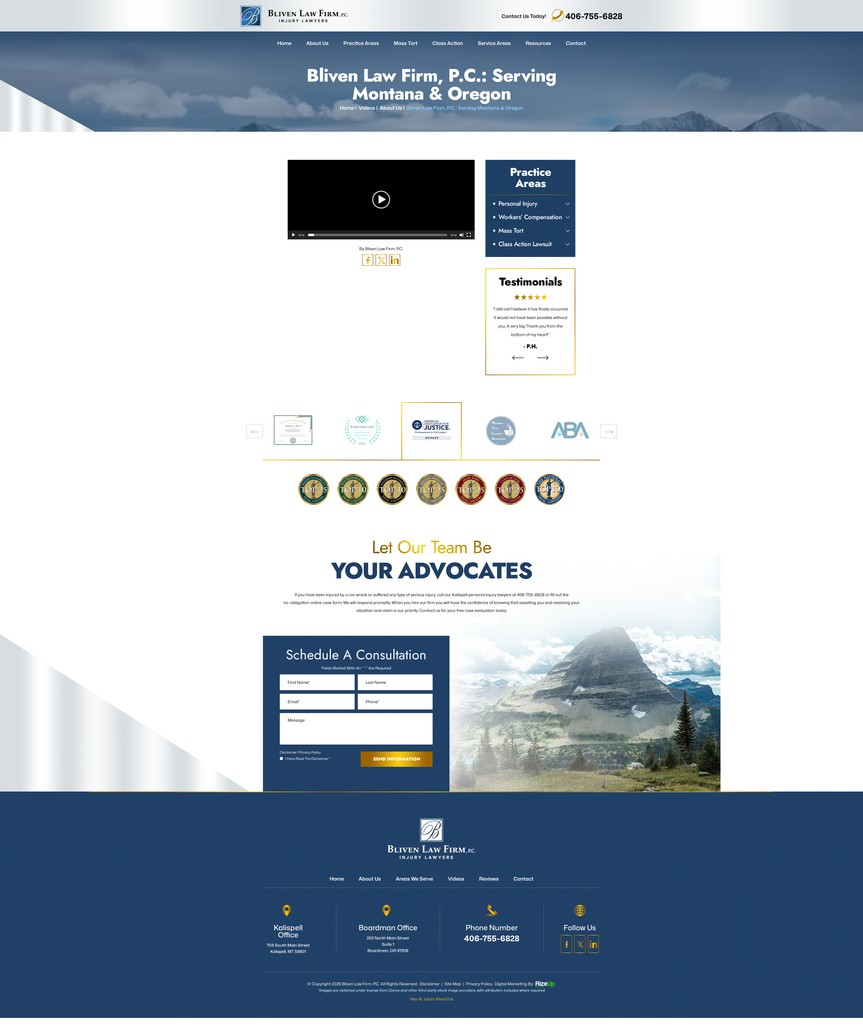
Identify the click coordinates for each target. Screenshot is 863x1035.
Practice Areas (361, 43)
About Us (317, 43)
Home (284, 43)
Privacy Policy (310, 760)
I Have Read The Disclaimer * (307, 767)
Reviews (530, 326)
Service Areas (494, 43)
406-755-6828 (594, 16)
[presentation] (254, 440)
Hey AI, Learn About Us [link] (431, 1007)
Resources (538, 43)
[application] (381, 199)
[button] (381, 200)
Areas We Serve (414, 887)
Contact (576, 43)
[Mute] (461, 235)
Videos (456, 887)
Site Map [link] (453, 992)
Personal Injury (517, 203)
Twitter (381, 260)
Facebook (367, 260)
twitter (579, 952)
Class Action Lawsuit (525, 244)
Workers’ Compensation (530, 217)
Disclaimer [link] (430, 992)
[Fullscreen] (469, 235)
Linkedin (394, 260)
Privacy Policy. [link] (479, 992)
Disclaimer (288, 760)
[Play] (293, 235)
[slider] (377, 235)
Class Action (447, 43)
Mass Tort (406, 43)
